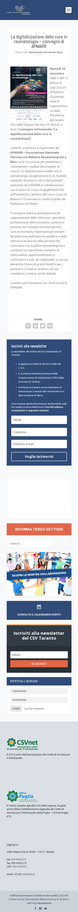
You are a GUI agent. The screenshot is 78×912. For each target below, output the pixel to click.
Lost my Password (34, 708)
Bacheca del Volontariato (43, 52)
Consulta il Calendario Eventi (39, 614)
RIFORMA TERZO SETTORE (39, 529)
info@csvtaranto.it (24, 874)
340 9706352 (19, 866)
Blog (59, 52)
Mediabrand (44, 903)
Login (16, 708)
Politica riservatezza (22, 895)
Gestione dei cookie (46, 895)
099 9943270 (18, 859)
